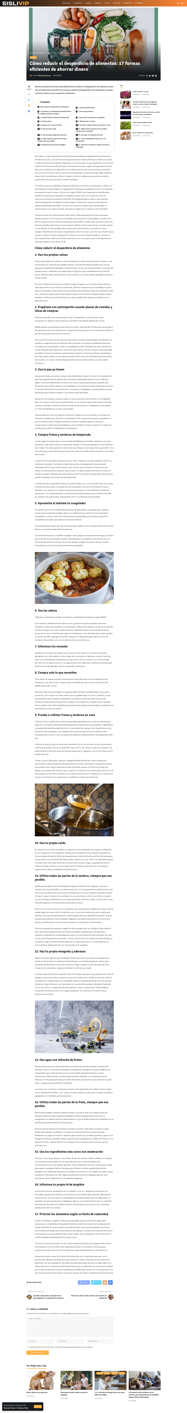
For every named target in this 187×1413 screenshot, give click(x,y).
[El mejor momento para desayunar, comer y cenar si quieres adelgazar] (125, 105)
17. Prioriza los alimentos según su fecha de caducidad (92, 146)
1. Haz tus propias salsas (86, 108)
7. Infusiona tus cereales (86, 121)
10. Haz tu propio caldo (48, 129)
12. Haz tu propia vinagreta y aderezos (53, 135)
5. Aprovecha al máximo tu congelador (91, 117)
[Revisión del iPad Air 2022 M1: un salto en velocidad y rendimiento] (125, 115)
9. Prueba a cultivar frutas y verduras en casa (94, 125)
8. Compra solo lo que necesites (51, 125)
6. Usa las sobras (45, 121)
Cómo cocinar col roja (140, 92)
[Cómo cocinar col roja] (125, 94)
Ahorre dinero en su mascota (143, 133)
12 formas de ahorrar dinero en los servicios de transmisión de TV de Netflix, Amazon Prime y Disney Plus (144, 1394)
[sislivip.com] (15, 3)
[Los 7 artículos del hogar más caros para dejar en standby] (111, 1380)
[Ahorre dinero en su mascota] (125, 136)
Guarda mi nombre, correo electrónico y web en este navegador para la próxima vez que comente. (61, 1347)
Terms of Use (23, 1408)
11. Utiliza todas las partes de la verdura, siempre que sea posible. (91, 130)
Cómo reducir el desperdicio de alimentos (54, 107)
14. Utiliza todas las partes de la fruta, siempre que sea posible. (52, 140)
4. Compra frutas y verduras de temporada (54, 117)
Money (33, 57)
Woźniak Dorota (44, 75)
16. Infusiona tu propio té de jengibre (53, 145)
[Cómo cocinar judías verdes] (125, 125)
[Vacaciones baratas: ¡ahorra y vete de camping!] (76, 1380)
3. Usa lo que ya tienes (85, 111)
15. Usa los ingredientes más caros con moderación (91, 140)
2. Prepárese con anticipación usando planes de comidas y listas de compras (54, 112)
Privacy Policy (9, 1408)
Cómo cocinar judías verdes (142, 122)
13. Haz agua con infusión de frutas (91, 135)
